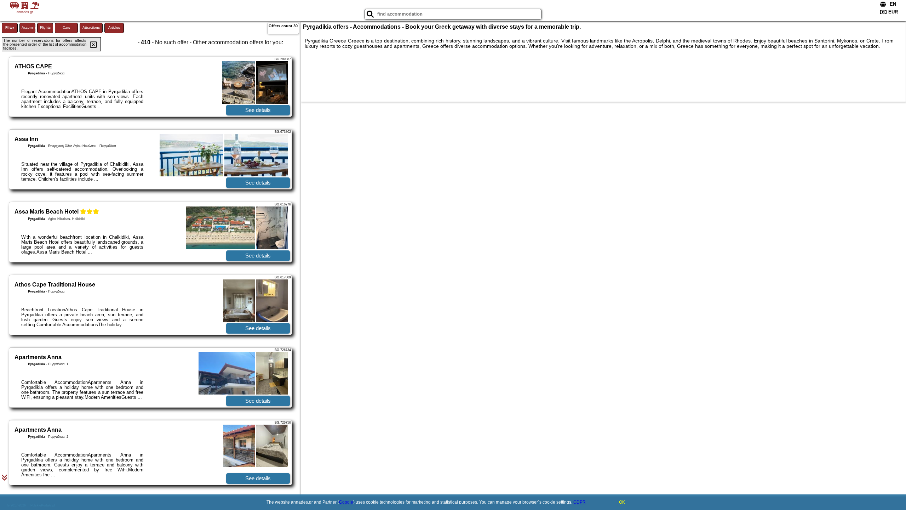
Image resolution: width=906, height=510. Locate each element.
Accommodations (28, 27)
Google (346, 502)
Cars (66, 27)
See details (258, 110)
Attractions (91, 27)
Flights (45, 27)
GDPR (579, 502)
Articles (114, 27)
